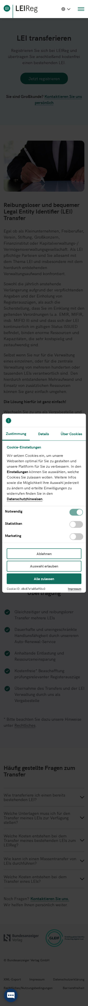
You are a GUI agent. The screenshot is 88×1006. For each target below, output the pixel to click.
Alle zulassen (44, 578)
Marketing (13, 536)
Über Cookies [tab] (71, 433)
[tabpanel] (44, 492)
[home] (20, 11)
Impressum (74, 588)
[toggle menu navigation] (81, 9)
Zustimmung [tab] (16, 433)
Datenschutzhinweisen (24, 498)
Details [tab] (43, 433)
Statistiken (13, 524)
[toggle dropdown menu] (66, 9)
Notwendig (13, 511)
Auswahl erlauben (44, 566)
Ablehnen (44, 553)
